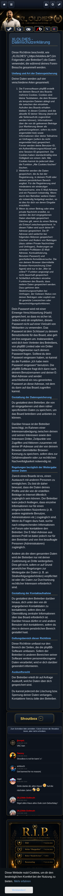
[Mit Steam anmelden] (59, 4)
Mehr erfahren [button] (22, 881)
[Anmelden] (53, 4)
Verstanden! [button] (19, 890)
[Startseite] (31, 19)
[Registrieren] (46, 4)
